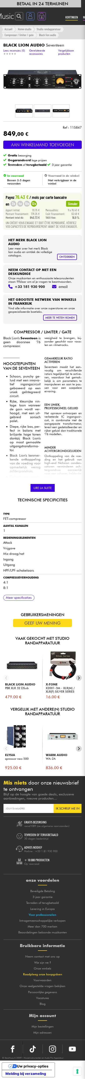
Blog (43, 1004)
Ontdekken (67, 256)
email (63, 286)
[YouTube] (72, 1049)
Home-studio (24, 29)
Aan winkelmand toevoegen (42, 144)
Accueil (8, 29)
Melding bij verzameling (25, 1073)
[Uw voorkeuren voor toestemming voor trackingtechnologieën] (77, 1071)
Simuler (73, 203)
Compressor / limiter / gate (19, 35)
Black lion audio (47, 35)
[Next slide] (79, 678)
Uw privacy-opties (32, 1066)
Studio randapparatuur (49, 29)
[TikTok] (32, 1049)
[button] (24, 110)
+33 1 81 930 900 (46, 851)
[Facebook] (13, 1049)
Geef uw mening (42, 623)
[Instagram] (52, 1049)
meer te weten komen (60, 317)
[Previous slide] (6, 678)
